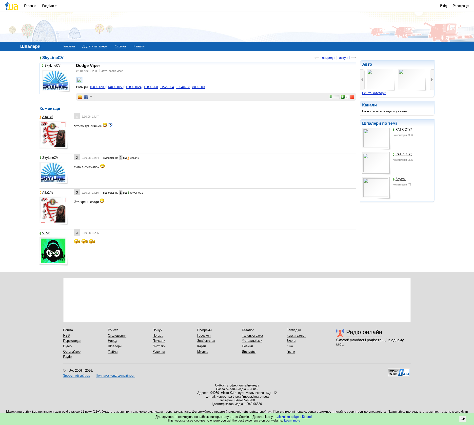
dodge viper (116, 70)
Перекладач (72, 341)
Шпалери (371, 123)
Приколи (159, 341)
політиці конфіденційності (293, 417)
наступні (343, 58)
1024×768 (183, 87)
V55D (46, 233)
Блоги (291, 341)
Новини (247, 346)
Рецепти (159, 351)
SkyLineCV (52, 57)
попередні (327, 58)
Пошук (157, 330)
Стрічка (120, 46)
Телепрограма (252, 335)
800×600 (198, 87)
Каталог (248, 330)
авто (104, 70)
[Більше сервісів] (91, 97)
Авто (367, 64)
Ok (463, 419)
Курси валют (296, 335)
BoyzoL (400, 179)
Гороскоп (204, 335)
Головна (30, 6)
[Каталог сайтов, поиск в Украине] (399, 371)
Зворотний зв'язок (76, 375)
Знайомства (206, 341)
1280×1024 (133, 87)
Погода (158, 335)
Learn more (292, 420)
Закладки (294, 330)
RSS (66, 335)
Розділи (48, 6)
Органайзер (71, 351)
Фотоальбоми (252, 341)
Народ (112, 341)
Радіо (67, 357)
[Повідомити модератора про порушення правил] (352, 97)
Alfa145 (47, 117)
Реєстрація (461, 6)
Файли (113, 351)
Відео (67, 346)
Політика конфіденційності (115, 375)
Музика (202, 351)
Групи (291, 351)
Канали (139, 46)
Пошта (68, 330)
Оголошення (117, 335)
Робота (113, 330)
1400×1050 (115, 87)
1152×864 (167, 87)
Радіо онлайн (364, 332)
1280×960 (151, 87)
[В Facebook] (86, 97)
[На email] (80, 97)
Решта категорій (374, 93)
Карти (201, 346)
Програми (204, 330)
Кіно (290, 346)
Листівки (159, 346)
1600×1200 (97, 87)
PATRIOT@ (403, 129)
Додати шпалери (94, 46)
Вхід (443, 6)
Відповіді (249, 351)
